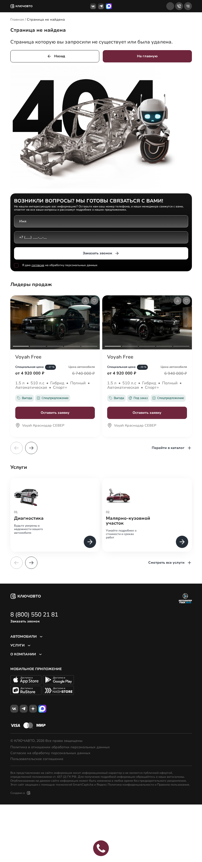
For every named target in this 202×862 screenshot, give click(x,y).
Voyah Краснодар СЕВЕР (43, 426)
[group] (55, 515)
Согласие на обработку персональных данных (50, 753)
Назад (59, 56)
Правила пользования (173, 785)
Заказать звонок (97, 253)
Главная (17, 19)
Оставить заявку (55, 412)
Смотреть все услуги (166, 562)
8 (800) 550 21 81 (34, 614)
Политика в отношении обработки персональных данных (60, 747)
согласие (38, 265)
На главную (147, 56)
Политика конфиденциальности (131, 785)
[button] (31, 448)
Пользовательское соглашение (36, 759)
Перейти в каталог (168, 447)
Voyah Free (28, 357)
